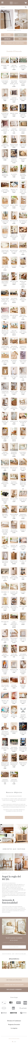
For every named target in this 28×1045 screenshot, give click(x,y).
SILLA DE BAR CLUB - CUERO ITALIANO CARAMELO (5, 115)
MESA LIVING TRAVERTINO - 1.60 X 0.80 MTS (14, 332)
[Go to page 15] (20, 30)
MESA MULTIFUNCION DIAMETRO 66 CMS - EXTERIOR (14, 764)
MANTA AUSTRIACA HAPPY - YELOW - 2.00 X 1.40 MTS (5, 607)
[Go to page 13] (18, 30)
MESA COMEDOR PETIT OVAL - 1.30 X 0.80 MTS (5, 362)
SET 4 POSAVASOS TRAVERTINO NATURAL (23, 236)
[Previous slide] (2, 19)
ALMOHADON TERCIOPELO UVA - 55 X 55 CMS (5, 130)
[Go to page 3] (9, 30)
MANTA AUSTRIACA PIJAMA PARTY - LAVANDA (5, 671)
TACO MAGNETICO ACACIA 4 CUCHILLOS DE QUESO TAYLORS (5, 733)
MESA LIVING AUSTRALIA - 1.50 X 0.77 (14, 67)
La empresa (14, 1028)
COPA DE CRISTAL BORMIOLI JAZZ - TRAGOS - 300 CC (23, 483)
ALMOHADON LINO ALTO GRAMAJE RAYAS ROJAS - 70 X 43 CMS (5, 316)
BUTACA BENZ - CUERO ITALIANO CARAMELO (23, 175)
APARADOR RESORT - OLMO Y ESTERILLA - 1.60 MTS (23, 130)
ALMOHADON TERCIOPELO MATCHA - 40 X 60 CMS (23, 67)
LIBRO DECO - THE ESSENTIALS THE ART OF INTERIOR (14, 236)
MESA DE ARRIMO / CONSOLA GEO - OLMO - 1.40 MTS (14, 640)
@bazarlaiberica (14, 959)
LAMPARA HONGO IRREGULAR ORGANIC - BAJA (5, 640)
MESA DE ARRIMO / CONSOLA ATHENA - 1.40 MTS (4, 283)
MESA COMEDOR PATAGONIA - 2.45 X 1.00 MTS (14, 300)
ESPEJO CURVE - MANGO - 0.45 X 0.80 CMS (23, 316)
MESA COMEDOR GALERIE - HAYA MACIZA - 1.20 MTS (23, 191)
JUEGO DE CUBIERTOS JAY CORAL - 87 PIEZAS (14, 516)
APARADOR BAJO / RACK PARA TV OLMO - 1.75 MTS (23, 516)
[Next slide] (26, 19)
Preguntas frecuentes (14, 1024)
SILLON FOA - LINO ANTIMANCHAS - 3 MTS (14, 547)
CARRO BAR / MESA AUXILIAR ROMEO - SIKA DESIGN (23, 206)
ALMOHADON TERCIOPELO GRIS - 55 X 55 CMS (14, 99)
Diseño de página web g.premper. (14, 1038)
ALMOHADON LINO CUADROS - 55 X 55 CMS (23, 377)
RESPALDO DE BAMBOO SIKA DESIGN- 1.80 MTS (14, 160)
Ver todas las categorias (14, 980)
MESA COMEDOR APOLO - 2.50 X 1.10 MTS (5, 267)
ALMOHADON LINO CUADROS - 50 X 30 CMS (5, 393)
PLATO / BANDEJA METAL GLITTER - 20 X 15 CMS (23, 655)
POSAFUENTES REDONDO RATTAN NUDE (5, 781)
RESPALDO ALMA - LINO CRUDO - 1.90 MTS (5, 578)
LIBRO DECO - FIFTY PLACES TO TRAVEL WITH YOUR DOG (5, 332)
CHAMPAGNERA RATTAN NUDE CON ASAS (14, 781)
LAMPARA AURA (5, 158)
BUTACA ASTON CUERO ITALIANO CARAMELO (14, 438)
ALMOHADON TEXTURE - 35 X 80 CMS (14, 130)
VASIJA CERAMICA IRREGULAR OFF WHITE (5, 562)
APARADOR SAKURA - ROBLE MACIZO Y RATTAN (23, 82)
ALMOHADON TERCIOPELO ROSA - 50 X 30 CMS (23, 547)
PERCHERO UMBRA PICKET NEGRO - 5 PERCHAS (5, 500)
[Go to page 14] (19, 30)
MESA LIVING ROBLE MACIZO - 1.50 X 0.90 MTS (5, 686)
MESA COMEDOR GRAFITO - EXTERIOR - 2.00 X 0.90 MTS (14, 749)
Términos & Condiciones (14, 1020)
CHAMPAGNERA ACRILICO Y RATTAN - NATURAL (5, 483)
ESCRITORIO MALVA (14, 731)
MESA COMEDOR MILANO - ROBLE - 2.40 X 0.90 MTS (5, 531)
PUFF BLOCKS (23, 436)
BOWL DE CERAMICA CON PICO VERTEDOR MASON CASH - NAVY (23, 749)
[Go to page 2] (8, 30)
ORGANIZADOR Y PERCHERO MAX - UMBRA (14, 453)
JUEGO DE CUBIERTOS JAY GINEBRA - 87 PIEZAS (5, 438)
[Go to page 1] (7, 30)
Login (14, 1041)
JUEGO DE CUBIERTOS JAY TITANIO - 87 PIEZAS (23, 422)
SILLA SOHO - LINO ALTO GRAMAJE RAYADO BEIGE (23, 671)
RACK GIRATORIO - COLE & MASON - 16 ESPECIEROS (14, 607)
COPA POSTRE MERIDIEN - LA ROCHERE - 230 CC (23, 716)
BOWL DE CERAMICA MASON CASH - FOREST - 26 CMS (23, 115)
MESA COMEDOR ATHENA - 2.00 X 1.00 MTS (23, 252)
